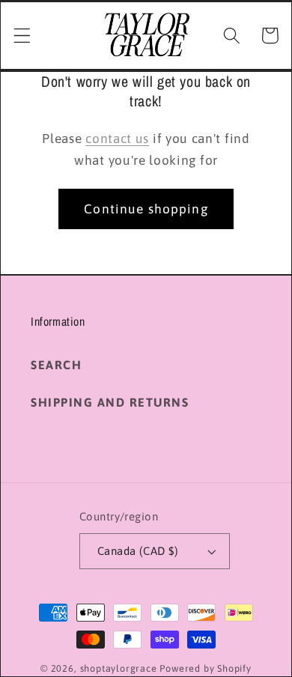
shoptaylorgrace (118, 668)
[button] (22, 35)
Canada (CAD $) (137, 550)
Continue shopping (146, 208)
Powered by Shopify (205, 668)
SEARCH (56, 364)
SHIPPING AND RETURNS (110, 402)
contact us (117, 138)
